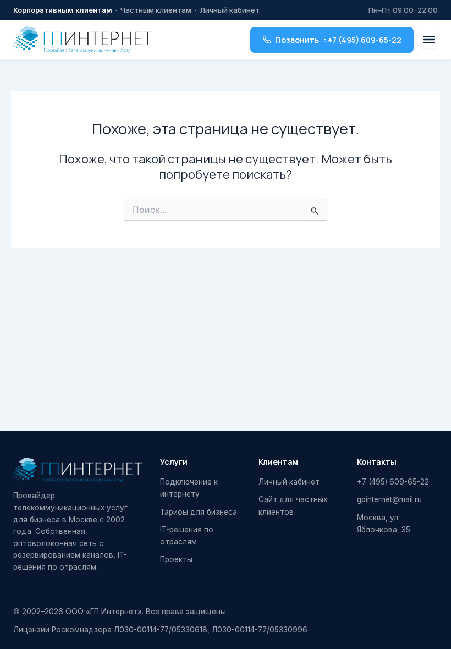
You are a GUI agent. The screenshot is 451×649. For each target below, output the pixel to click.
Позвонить (339, 40)
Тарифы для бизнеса (198, 512)
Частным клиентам (155, 10)
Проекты (176, 559)
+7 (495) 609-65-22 (393, 481)
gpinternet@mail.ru (389, 499)
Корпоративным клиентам (62, 10)
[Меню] (429, 39)
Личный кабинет (230, 10)
